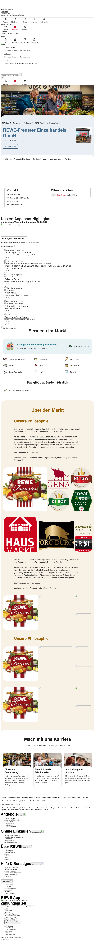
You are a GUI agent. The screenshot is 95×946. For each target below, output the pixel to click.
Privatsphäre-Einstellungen (12, 915)
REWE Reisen (8, 885)
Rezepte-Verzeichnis (10, 871)
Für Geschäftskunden (10, 842)
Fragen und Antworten (11, 868)
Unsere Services (9, 823)
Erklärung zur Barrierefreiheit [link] (13, 922)
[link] (49, 49)
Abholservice (8, 838)
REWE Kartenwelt (10, 888)
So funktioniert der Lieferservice (13, 837)
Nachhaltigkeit (8, 850)
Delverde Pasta (11, 279)
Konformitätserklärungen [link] (11, 921)
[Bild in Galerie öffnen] (25, 489)
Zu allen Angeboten (9, 328)
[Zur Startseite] (7, 3)
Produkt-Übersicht (9, 840)
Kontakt (6, 859)
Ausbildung (7, 856)
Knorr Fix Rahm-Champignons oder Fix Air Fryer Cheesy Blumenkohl (38, 265)
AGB (6, 909)
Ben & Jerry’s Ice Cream (16, 317)
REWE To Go (8, 886)
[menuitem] (5, 20)
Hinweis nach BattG (10, 917)
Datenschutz (8, 910)
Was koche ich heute (10, 874)
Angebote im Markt (10, 818)
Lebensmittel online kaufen (12, 835)
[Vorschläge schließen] (2, 77)
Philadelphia (10, 292)
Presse (6, 857)
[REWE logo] (3, 44)
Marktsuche (16, 123)
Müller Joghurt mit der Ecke (17, 252)
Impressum (7, 912)
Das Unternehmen (9, 852)
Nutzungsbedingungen (11, 914)
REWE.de (5, 123)
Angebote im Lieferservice (12, 820)
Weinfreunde (8, 890)
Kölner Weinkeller (9, 893)
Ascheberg (27, 123)
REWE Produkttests (10, 826)
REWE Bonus (8, 821)
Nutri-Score (7, 876)
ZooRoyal (7, 891)
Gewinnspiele (8, 825)
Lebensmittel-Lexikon (10, 869)
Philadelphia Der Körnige (16, 306)
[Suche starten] (20, 74)
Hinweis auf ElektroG (10, 919)
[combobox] (9, 75)
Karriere (6, 854)
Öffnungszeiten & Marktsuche (13, 873)
